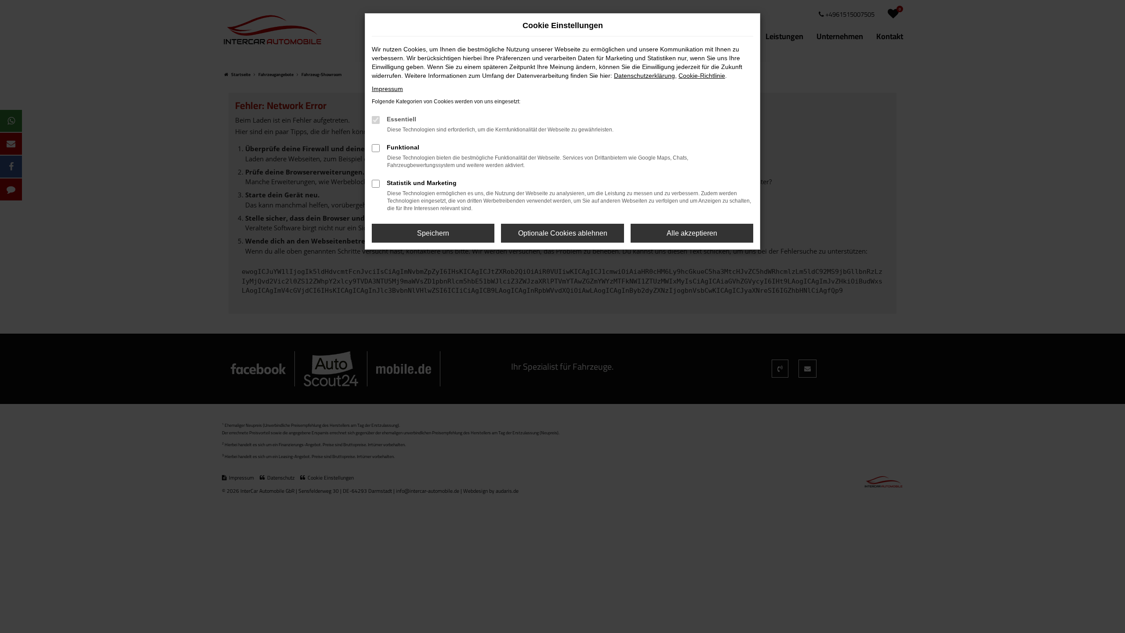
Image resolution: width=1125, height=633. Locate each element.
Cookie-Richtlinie (702, 75)
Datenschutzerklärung (644, 75)
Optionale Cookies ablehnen (562, 233)
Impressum (387, 88)
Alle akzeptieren (692, 233)
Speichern (433, 233)
